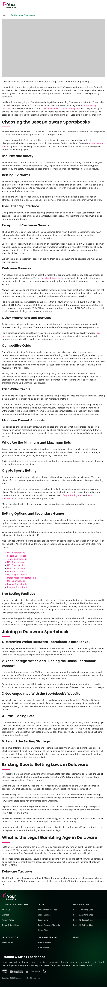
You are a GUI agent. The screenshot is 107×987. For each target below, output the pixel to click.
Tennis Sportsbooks (17, 559)
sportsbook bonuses (50, 278)
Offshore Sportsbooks (15, 904)
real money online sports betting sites (61, 108)
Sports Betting (10, 937)
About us (6, 910)
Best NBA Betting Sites (83, 915)
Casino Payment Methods (49, 925)
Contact (5, 915)
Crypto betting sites (72, 495)
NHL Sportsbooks (16, 568)
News (76, 937)
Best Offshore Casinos (47, 910)
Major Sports (81, 904)
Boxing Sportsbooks (17, 584)
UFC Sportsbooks (16, 552)
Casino (41, 904)
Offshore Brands (47, 937)
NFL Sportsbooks (16, 565)
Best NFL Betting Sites (83, 920)
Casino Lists (43, 920)
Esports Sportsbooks (17, 587)
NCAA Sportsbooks (17, 574)
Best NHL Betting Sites (83, 925)
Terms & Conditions (10, 925)
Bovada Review (44, 942)
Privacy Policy (8, 920)
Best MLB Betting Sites (83, 910)
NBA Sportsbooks (16, 562)
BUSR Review (43, 947)
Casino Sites (43, 930)
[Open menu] (103, 5)
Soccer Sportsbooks (17, 555)
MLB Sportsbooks (16, 571)
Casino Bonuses (44, 915)
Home (4, 15)
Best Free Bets (8, 942)
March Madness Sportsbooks (21, 577)
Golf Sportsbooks (16, 581)
